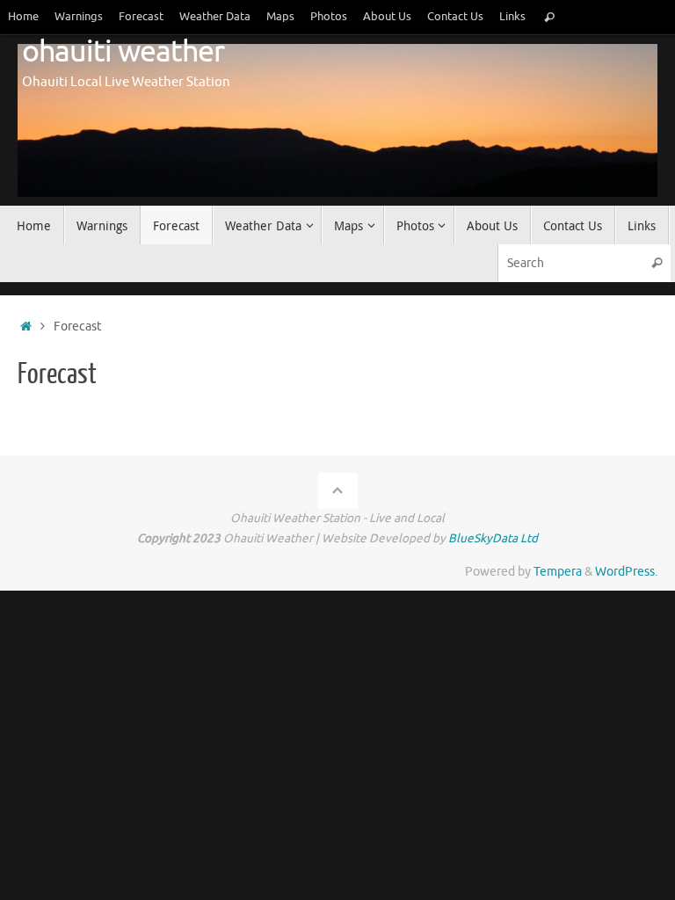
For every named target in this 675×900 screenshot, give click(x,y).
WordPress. (626, 571)
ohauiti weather (123, 52)
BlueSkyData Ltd (493, 538)
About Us (387, 17)
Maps (280, 17)
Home (23, 17)
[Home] (26, 326)
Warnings (78, 17)
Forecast (141, 17)
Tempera (557, 571)
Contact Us (455, 17)
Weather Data (214, 17)
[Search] (549, 17)
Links (512, 17)
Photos (328, 17)
